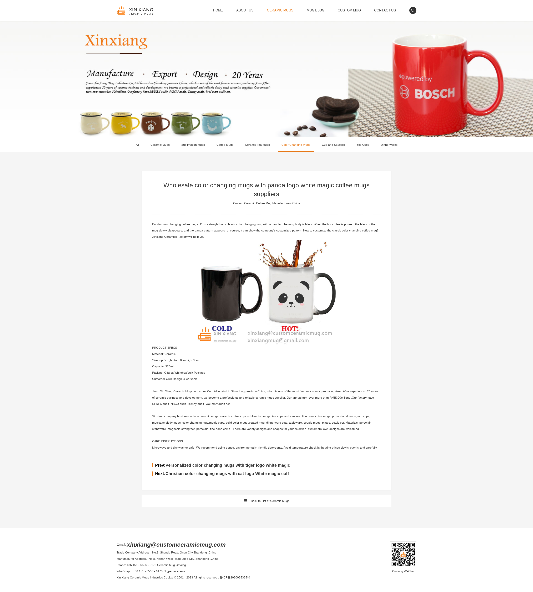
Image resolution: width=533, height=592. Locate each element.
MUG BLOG (315, 10)
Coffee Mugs (225, 144)
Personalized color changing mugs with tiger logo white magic (228, 465)
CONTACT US (385, 10)
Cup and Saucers (333, 144)
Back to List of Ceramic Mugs (270, 500)
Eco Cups (362, 144)
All (137, 144)
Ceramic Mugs (160, 144)
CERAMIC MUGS (280, 10)
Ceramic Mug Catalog (171, 565)
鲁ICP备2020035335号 (235, 577)
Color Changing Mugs (295, 144)
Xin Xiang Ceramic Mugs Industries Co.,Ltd (145, 577)
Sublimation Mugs (193, 144)
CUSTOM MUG (349, 10)
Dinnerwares (389, 144)
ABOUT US (245, 10)
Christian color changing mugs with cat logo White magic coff (227, 473)
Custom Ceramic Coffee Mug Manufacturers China (266, 203)
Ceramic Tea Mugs (257, 144)
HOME (218, 10)
